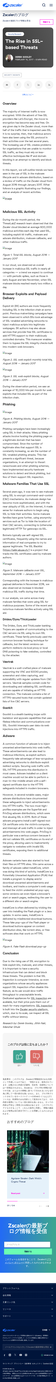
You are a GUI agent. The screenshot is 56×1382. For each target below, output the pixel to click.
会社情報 (7, 1295)
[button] (19, 1058)
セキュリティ (37, 1364)
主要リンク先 (9, 1302)
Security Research (14, 34)
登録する (28, 1251)
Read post (15, 1193)
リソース (7, 1309)
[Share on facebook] (17, 85)
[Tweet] (28, 85)
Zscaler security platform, (34, 1009)
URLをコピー (28, 94)
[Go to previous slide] (47, 1206)
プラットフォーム (11, 1288)
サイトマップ (8, 1364)
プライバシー (19, 1364)
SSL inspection (39, 998)
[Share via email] (7, 85)
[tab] (44, 5)
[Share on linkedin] (39, 85)
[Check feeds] (49, 85)
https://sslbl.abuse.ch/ (16, 550)
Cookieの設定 (48, 1364)
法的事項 (27, 1364)
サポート (7, 1316)
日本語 (44, 1330)
